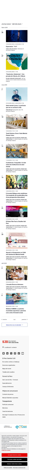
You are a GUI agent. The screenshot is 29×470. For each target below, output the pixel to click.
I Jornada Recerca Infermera (14, 284)
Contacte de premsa (7, 394)
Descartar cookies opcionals (14, 459)
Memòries (5, 408)
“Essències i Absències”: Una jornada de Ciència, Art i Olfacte (15, 75)
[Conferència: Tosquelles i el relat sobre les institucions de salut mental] (16, 151)
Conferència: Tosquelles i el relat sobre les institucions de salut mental (16, 164)
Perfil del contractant (7, 404)
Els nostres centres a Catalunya (10, 362)
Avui (14, 319)
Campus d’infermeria (7, 386)
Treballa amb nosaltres (8, 372)
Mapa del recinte (6, 368)
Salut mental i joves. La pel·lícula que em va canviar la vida (16, 106)
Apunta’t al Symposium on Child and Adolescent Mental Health (16, 253)
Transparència (7, 401)
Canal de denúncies (7, 411)
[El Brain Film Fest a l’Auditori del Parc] (16, 211)
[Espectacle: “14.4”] (16, 36)
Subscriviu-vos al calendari (13, 325)
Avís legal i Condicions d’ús (19, 467)
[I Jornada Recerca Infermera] (16, 273)
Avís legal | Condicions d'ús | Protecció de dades (13, 416)
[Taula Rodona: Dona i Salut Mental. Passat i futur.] (16, 122)
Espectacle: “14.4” (11, 46)
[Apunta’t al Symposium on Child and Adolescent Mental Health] (16, 240)
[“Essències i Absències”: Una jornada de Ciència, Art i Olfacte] (16, 62)
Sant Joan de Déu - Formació (10, 380)
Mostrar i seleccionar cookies (14, 463)
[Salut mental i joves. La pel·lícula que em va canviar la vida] (16, 94)
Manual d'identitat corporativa (10, 397)
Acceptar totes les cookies (14, 455)
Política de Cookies (6, 450)
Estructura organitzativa (8, 365)
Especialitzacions (7, 383)
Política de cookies (8, 467)
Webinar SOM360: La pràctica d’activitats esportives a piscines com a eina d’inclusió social (16, 311)
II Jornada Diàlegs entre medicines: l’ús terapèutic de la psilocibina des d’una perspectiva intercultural (16, 195)
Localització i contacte (10, 347)
